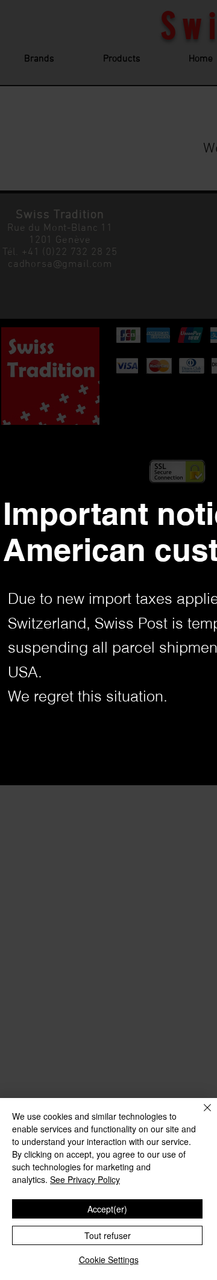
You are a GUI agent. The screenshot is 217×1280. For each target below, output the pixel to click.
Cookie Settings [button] (109, 1259)
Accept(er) (107, 1209)
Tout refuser (107, 1235)
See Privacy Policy (85, 1179)
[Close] (200, 1114)
